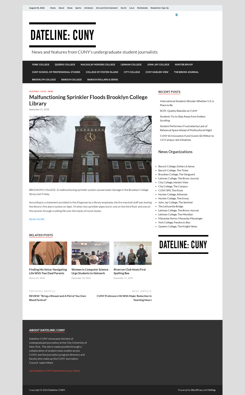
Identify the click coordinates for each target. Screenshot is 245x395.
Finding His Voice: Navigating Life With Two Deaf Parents (48, 271)
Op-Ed (123, 8)
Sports (78, 8)
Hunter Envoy (184, 64)
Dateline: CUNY (56, 389)
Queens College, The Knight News (177, 226)
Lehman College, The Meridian (175, 214)
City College (132, 72)
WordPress (197, 389)
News (69, 8)
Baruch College (71, 79)
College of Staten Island (102, 72)
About (61, 8)
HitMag (211, 389)
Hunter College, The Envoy (173, 198)
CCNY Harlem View (157, 72)
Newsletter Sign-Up (160, 8)
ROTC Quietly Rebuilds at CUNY (178, 110)
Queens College (65, 64)
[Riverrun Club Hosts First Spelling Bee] (133, 254)
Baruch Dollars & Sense (102, 79)
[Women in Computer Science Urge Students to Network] (91, 254)
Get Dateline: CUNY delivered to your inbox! (54, 370)
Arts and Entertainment (107, 8)
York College (40, 64)
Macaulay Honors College (98, 64)
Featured (34, 91)
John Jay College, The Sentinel (175, 202)
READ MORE (36, 219)
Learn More (46, 362)
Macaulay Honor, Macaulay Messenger (180, 218)
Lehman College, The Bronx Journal (178, 178)
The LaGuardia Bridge (170, 206)
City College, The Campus (173, 186)
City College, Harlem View (173, 182)
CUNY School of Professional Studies (56, 72)
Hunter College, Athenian (173, 194)
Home (53, 8)
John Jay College (158, 64)
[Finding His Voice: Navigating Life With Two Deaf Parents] (48, 254)
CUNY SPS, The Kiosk (170, 190)
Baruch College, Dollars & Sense (176, 166)
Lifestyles (88, 8)
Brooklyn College (44, 79)
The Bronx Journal (186, 72)
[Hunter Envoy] (176, 15)
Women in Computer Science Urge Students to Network (90, 271)
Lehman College (131, 64)
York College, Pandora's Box (174, 222)
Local (131, 8)
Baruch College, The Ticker (173, 170)
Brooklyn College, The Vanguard (176, 174)
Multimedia (142, 8)
